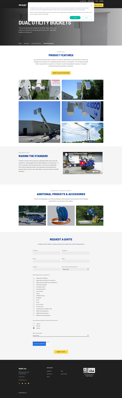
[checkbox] (61, 296)
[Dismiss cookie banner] (91, 5)
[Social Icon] (20, 383)
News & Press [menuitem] (64, 373)
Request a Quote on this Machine (61, 72)
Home (20, 43)
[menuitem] (67, 368)
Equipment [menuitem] (49, 371)
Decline (86, 17)
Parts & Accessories (36, 43)
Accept (75, 17)
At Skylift (21, 160)
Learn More (32, 221)
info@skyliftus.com (23, 380)
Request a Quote (98, 5)
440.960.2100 (21, 376)
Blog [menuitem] (62, 371)
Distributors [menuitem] (49, 373)
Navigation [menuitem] (50, 367)
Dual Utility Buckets (49, 43)
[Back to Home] (23, 5)
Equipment (26, 43)
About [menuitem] (48, 376)
